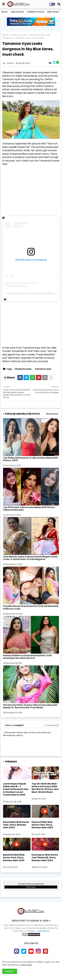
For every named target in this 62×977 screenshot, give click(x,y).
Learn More (26, 964)
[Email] (45, 377)
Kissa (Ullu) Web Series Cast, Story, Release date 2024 (16, 825)
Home (4, 11)
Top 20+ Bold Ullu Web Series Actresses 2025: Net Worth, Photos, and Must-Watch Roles (45, 787)
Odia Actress (17, 11)
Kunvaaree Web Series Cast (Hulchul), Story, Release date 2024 (45, 857)
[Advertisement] (31, 195)
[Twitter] (26, 377)
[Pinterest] (38, 377)
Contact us (43, 930)
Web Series (53, 11)
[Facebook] (20, 377)
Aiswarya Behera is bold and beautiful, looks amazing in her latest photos (27, 656)
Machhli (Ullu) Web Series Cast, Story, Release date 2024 (14, 857)
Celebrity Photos (35, 11)
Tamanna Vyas (18, 34)
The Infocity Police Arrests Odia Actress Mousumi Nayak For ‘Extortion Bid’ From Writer (30, 706)
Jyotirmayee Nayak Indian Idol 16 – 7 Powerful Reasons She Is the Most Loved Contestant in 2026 (15, 789)
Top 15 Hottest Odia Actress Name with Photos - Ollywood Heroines (29, 508)
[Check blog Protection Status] (31, 935)
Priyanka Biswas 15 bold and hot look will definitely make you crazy (30, 607)
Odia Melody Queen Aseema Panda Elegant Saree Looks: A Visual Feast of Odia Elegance (30, 558)
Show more (52, 413)
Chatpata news (23, 369)
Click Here (31, 887)
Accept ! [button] (9, 971)
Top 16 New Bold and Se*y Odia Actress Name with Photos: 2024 (30, 459)
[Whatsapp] (32, 377)
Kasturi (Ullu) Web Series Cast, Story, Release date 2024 (42, 825)
